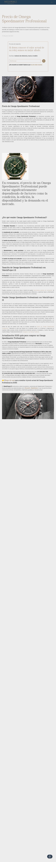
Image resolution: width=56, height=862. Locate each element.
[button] (44, 61)
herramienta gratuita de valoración (43, 290)
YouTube (30, 332)
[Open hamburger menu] (51, 2)
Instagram (25, 332)
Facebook (36, 332)
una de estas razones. (36, 64)
